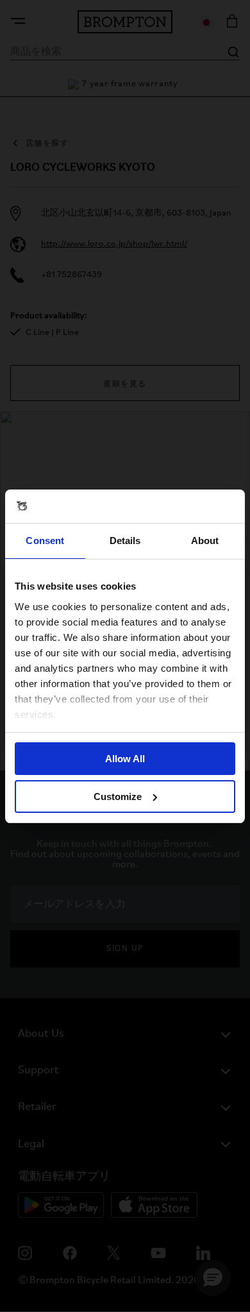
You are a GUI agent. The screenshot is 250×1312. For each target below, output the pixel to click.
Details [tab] (125, 540)
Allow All (125, 758)
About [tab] (205, 540)
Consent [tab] (45, 540)
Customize (118, 796)
